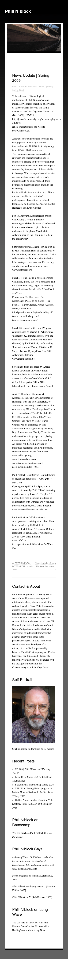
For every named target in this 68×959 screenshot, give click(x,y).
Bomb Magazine (20, 875)
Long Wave (39, 930)
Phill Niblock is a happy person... (28, 886)
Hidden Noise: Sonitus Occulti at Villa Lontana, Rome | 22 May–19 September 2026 (32, 803)
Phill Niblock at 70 (21, 897)
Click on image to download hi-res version (33, 748)
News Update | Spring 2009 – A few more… (45, 566)
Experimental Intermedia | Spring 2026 (34, 784)
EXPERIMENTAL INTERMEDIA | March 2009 (22, 566)
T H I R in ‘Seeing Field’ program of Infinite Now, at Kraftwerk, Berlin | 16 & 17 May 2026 (32, 792)
